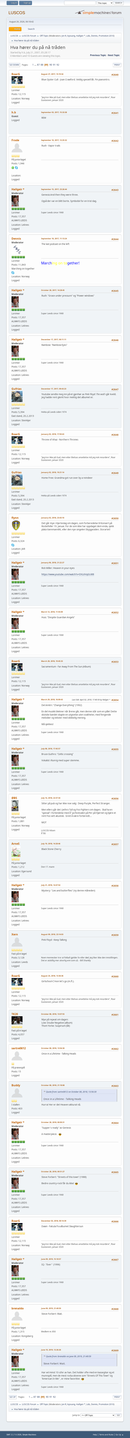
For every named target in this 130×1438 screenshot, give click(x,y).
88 (42, 64)
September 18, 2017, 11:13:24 (54, 238)
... (35, 64)
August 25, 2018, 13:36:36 (52, 975)
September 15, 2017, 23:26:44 (54, 189)
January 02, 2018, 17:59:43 (52, 434)
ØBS (14, 798)
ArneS (15, 844)
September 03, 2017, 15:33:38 (54, 112)
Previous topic (98, 55)
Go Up (13, 1397)
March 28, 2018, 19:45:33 (52, 661)
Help (95, 1434)
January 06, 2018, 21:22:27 (52, 562)
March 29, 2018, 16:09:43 (52, 699)
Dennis (94, 35)
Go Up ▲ (120, 1434)
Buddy (16, 1085)
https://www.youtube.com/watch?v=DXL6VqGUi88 (67, 574)
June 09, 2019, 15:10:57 (51, 1259)
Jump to (76, 1415)
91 (54, 64)
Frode (15, 140)
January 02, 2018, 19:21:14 (52, 472)
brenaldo (18, 1308)
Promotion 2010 (106, 35)
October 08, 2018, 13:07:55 (52, 1014)
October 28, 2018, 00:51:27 (52, 1171)
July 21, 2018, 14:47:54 (50, 885)
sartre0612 (19, 1048)
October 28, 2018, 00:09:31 (52, 1122)
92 (58, 64)
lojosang (71, 35)
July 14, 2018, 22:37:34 (50, 798)
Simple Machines (29, 1435)
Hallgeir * (80, 35)
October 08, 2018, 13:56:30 (52, 1048)
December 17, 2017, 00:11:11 (53, 339)
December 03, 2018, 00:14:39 (53, 1220)
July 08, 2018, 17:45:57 (50, 748)
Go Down (14, 65)
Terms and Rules (106, 1434)
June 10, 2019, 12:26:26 (51, 1349)
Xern (15, 934)
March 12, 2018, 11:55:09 (52, 612)
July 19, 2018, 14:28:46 (50, 843)
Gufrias (16, 389)
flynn (15, 518)
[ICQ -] (13, 167)
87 (38, 64)
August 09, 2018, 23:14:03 (52, 934)
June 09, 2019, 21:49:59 (51, 1308)
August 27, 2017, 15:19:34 (52, 74)
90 (50, 64)
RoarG (16, 74)
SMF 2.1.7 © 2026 (13, 1435)
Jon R (64, 35)
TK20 (15, 1014)
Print (117, 65)
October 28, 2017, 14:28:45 (52, 290)
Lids (88, 35)
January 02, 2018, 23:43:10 (52, 517)
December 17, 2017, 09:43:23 (53, 388)
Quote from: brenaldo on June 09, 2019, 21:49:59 (68, 1356)
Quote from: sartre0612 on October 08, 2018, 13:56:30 (71, 1091)
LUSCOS (16, 12)
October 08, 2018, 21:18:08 (52, 1085)
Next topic (114, 55)
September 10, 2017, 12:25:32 (54, 140)
